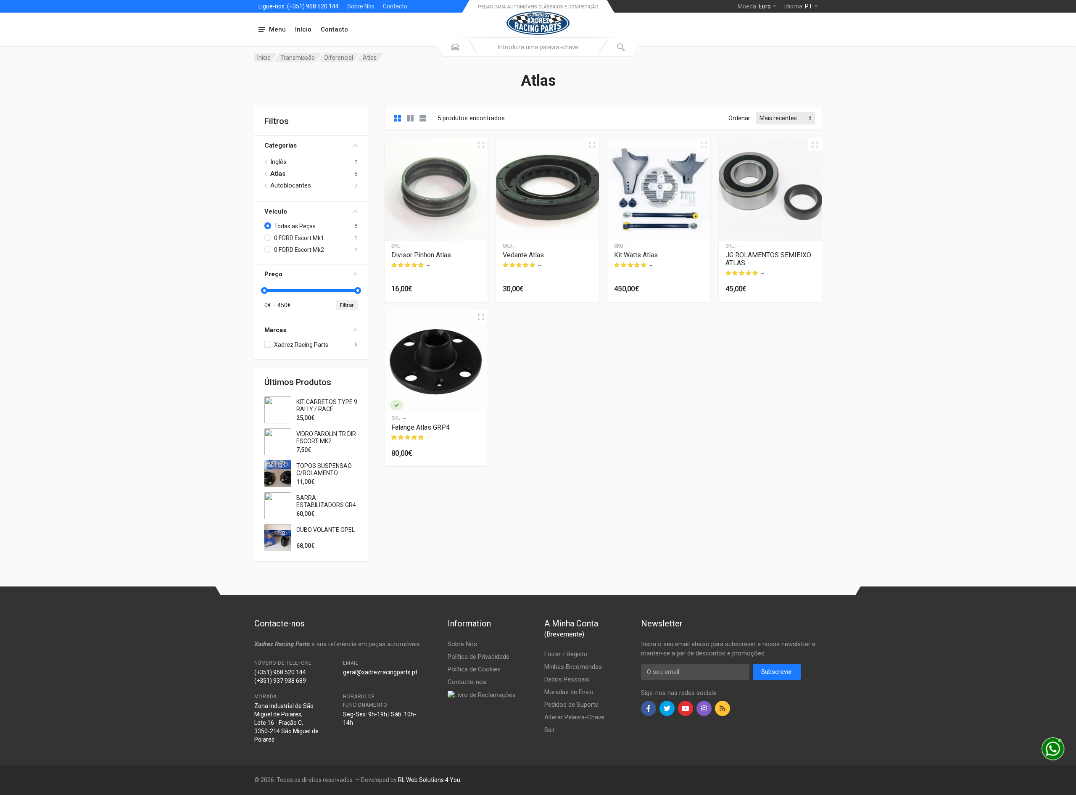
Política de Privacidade (478, 656)
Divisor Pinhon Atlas (421, 255)
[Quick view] (481, 144)
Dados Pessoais (566, 679)
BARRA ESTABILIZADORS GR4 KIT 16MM (326, 504)
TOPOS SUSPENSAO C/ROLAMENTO (324, 469)
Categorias (280, 145)
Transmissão (297, 57)
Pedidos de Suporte (571, 704)
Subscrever (776, 672)
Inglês (278, 162)
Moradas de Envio (568, 692)
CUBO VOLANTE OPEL (325, 529)
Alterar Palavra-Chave (574, 717)
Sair (549, 730)
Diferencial (338, 57)
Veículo (275, 211)
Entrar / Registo (566, 654)
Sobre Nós (360, 6)
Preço (273, 274)
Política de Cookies (474, 669)
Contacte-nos (467, 682)
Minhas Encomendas (573, 667)
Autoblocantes (290, 185)
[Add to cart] (474, 288)
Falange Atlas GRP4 (420, 427)
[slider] (264, 290)
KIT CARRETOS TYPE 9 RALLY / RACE (326, 405)
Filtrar (347, 305)
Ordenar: (740, 118)
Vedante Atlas (523, 255)
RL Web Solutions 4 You (429, 780)
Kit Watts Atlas (636, 255)
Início (303, 29)
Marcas (275, 330)
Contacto (395, 6)
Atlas (277, 173)
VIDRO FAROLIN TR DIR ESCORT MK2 (326, 437)
